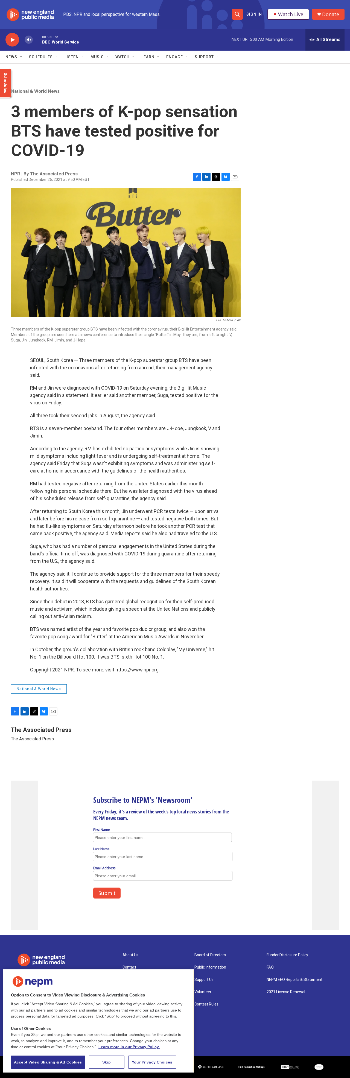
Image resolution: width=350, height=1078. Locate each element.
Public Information (210, 967)
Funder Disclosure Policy (287, 955)
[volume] (28, 40)
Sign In (254, 14)
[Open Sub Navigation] (21, 57)
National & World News (35, 91)
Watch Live (290, 14)
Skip (106, 1062)
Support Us (204, 980)
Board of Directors (210, 955)
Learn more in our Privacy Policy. (129, 1047)
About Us (130, 955)
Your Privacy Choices (152, 1062)
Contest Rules (206, 1004)
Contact (129, 967)
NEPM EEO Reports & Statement (294, 980)
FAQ (270, 967)
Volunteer (202, 992)
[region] (98, 1021)
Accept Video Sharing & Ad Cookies (48, 1062)
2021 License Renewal (286, 992)
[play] (12, 40)
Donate (330, 14)
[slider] (37, 39)
